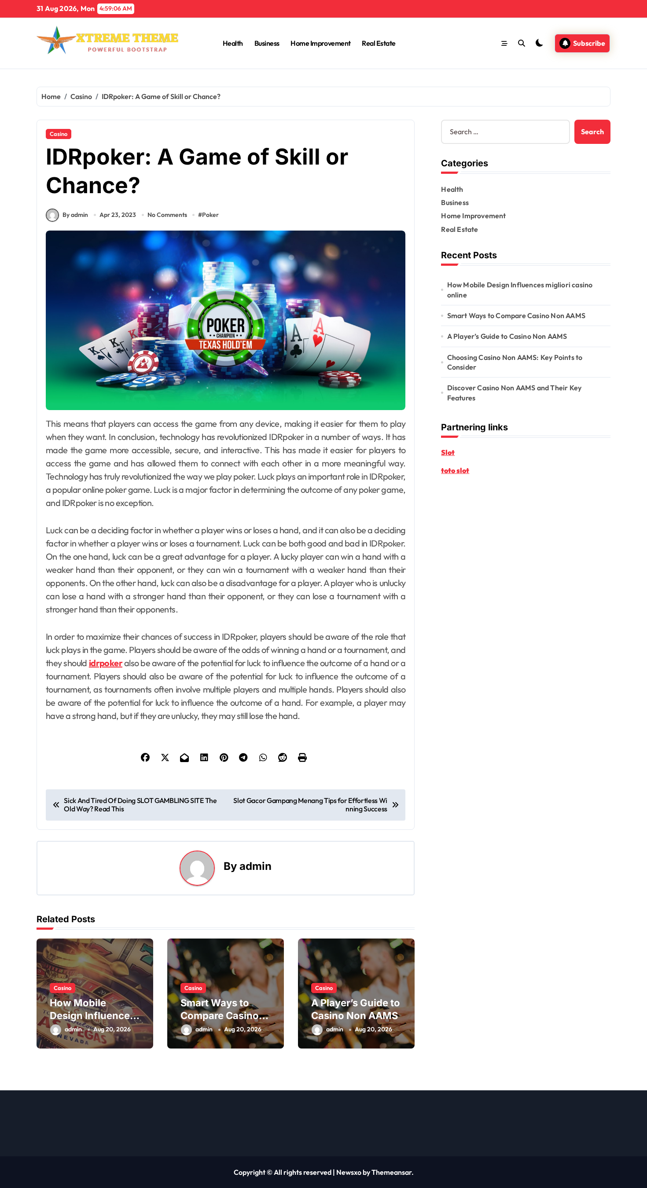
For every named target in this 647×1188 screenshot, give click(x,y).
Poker (210, 215)
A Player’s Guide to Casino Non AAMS (507, 336)
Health (233, 43)
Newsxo (348, 1172)
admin (255, 866)
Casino (58, 133)
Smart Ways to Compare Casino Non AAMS (219, 1015)
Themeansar (391, 1172)
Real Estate (379, 43)
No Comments (167, 215)
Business (266, 43)
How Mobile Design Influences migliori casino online (520, 289)
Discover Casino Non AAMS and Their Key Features (514, 392)
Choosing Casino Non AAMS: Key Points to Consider (515, 362)
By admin (75, 215)
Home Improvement (320, 43)
